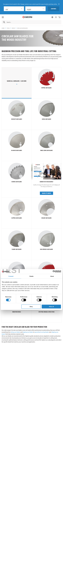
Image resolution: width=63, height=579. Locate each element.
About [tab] (52, 276)
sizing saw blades (15, 332)
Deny (31, 306)
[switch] (23, 300)
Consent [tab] (10, 276)
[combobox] (14, 8)
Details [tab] (32, 276)
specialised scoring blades (42, 332)
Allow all (51, 306)
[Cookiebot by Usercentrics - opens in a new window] (54, 271)
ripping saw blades (28, 332)
